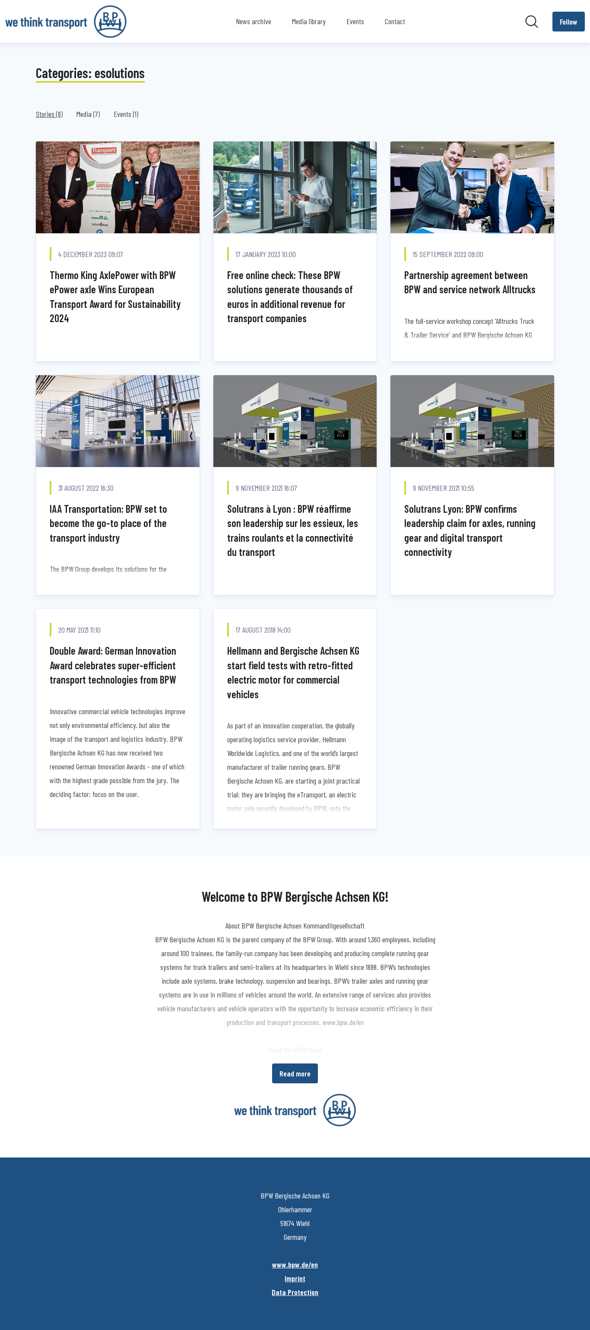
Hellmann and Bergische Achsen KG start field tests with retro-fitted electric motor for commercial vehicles (293, 672)
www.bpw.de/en (295, 1264)
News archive (253, 21)
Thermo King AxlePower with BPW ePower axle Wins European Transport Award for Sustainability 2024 (115, 297)
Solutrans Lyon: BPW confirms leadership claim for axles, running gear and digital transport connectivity (470, 530)
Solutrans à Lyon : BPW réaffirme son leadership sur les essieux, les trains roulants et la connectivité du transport (292, 530)
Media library (309, 21)
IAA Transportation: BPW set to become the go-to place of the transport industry (108, 523)
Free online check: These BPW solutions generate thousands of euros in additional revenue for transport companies (290, 297)
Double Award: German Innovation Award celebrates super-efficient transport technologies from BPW (113, 665)
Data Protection (295, 1292)
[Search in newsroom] (532, 21)
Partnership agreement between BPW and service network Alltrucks (470, 282)
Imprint (295, 1278)
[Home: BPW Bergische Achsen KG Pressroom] (66, 21)
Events (355, 21)
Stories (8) (49, 114)
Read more (295, 1073)
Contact (395, 21)
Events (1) (126, 114)
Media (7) (88, 114)
